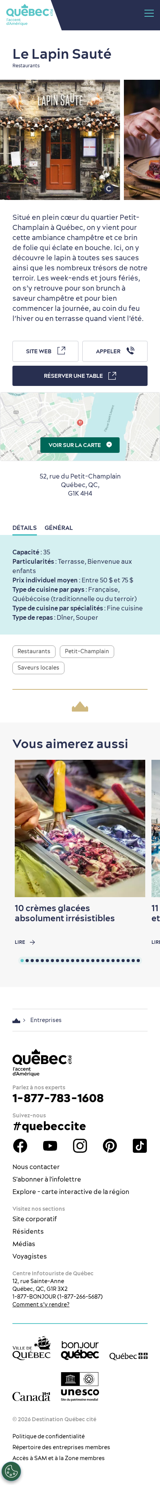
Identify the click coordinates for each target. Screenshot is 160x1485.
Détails (24, 527)
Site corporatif (34, 1219)
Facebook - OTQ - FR (20, 1146)
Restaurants (33, 651)
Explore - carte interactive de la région (70, 1192)
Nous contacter (36, 1167)
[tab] (22, 960)
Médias (23, 1244)
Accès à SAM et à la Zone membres (58, 1458)
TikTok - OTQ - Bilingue (140, 1146)
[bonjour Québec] (80, 1350)
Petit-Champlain (87, 651)
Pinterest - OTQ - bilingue (110, 1146)
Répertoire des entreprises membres (61, 1447)
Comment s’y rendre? (41, 1304)
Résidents (28, 1231)
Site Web (38, 351)
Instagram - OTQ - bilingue (80, 1146)
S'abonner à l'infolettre (46, 1179)
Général (59, 527)
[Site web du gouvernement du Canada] (31, 1396)
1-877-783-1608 (58, 1098)
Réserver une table (73, 375)
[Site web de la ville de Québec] (31, 1348)
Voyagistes (29, 1256)
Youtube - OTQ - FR (50, 1146)
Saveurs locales (38, 667)
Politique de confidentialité (48, 1436)
